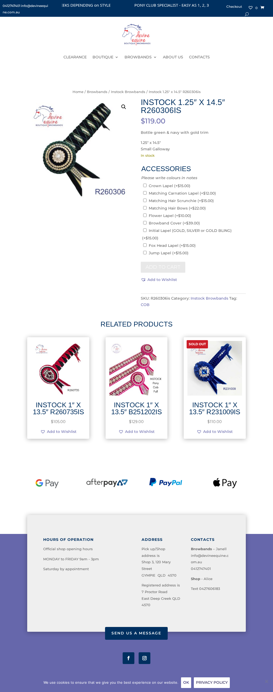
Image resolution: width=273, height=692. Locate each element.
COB (145, 304)
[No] (266, 681)
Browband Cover (174, 223)
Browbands (97, 92)
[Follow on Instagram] (144, 658)
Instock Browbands (128, 92)
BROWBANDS (138, 57)
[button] (124, 107)
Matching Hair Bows (177, 208)
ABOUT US (173, 57)
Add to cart (163, 267)
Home (78, 92)
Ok (186, 682)
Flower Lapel (170, 215)
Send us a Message (136, 633)
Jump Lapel (168, 253)
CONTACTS (199, 57)
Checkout (234, 7)
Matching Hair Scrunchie (181, 200)
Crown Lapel (169, 185)
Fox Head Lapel (172, 245)
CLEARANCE (75, 57)
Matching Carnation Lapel (182, 193)
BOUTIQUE (103, 57)
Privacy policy (212, 682)
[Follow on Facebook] (128, 658)
